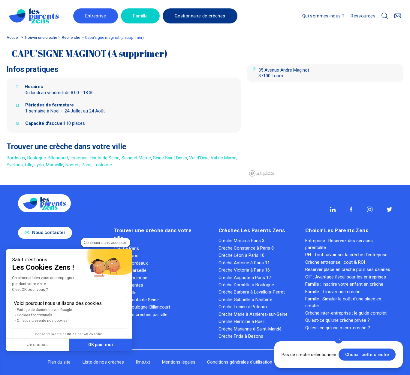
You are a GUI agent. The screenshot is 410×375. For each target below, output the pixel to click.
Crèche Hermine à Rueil (241, 321)
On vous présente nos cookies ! (43, 320)
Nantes (72, 165)
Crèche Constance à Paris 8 (246, 248)
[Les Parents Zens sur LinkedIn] (333, 209)
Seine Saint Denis (170, 158)
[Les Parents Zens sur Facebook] (351, 209)
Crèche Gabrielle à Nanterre (246, 299)
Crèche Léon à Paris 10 (241, 255)
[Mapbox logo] (262, 173)
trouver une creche (40, 37)
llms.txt (143, 362)
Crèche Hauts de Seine (136, 300)
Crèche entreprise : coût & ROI (335, 262)
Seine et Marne (136, 158)
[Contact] (397, 16)
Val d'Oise (199, 158)
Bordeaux (16, 158)
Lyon (39, 165)
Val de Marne (224, 158)
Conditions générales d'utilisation (239, 362)
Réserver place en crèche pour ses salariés (347, 269)
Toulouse (103, 165)
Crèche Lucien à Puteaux (243, 306)
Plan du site (59, 362)
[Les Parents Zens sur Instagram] (369, 209)
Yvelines (15, 165)
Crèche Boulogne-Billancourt (142, 307)
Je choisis (37, 344)
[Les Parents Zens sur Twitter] (389, 209)
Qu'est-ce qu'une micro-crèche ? (337, 327)
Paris (87, 165)
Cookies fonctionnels (34, 315)
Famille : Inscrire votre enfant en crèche (344, 284)
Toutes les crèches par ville (140, 314)
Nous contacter (48, 232)
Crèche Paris (126, 248)
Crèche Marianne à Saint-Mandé (250, 329)
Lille (28, 165)
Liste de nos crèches (103, 362)
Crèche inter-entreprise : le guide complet (346, 313)
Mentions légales (178, 362)
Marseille (54, 165)
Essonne (79, 158)
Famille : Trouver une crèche (332, 291)
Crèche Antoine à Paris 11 (244, 263)
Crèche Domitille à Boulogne (246, 284)
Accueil (13, 37)
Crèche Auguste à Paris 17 (245, 277)
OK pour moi (100, 344)
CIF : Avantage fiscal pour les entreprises (345, 277)
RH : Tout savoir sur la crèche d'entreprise (346, 254)
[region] (325, 133)
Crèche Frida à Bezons (241, 336)
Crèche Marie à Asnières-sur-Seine (253, 314)
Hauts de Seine (104, 158)
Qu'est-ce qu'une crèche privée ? (337, 320)
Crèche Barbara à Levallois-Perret (252, 292)
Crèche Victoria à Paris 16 (244, 270)
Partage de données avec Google (44, 310)
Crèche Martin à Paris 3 (241, 240)
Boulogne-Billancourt (47, 158)
